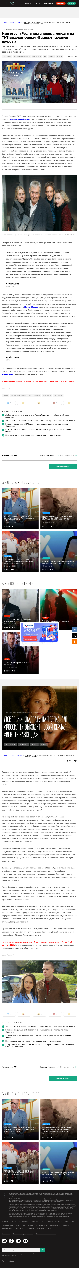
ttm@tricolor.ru (53, 1210)
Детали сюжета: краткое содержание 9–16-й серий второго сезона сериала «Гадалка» (40, 420)
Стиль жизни (55, 1225)
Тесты (13, 1221)
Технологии (69, 1221)
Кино (43, 1221)
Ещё (70, 3)
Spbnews (11, 1261)
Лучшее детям (42, 1225)
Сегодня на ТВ (36, 56)
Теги (49, 1228)
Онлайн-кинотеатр (54, 1221)
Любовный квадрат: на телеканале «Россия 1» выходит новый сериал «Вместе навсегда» (37, 416)
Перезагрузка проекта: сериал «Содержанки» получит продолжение (33, 435)
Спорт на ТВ (20, 1225)
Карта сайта (6, 1234)
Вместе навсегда (10, 744)
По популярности (67, 455)
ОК (43, 1250)
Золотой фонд (7, 1228)
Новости (59, 56)
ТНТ (45, 56)
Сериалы (34, 1221)
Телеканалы (23, 1221)
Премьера (52, 56)
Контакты (40, 1228)
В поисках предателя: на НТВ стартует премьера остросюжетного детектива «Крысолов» (36, 425)
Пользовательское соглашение (46, 1234)
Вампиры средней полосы (22, 56)
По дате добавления (48, 455)
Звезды (30, 1225)
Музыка (66, 1225)
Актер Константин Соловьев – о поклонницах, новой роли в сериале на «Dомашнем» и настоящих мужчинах (40, 1046)
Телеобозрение (7, 1225)
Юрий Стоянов (7, 56)
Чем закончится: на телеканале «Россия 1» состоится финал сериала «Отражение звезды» (38, 431)
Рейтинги (19, 1228)
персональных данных (9, 1255)
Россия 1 (34, 744)
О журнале (30, 1228)
